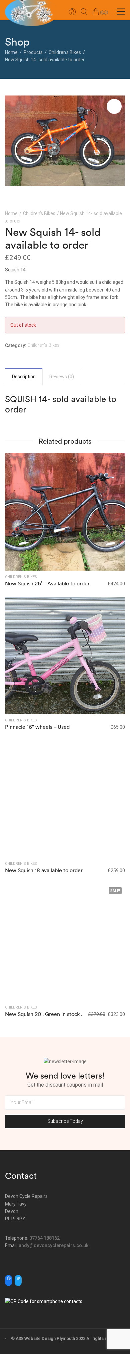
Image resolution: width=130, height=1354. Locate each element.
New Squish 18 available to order (44, 870)
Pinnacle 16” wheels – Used (37, 726)
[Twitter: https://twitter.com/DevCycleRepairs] (18, 1278)
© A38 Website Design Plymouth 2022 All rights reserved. (67, 1338)
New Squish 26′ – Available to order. (48, 583)
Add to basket (65, 655)
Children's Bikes (39, 213)
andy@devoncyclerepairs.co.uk (53, 1245)
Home (11, 213)
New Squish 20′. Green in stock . (43, 1014)
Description (24, 376)
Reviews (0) (61, 376)
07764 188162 (44, 1238)
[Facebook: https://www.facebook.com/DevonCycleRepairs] (8, 1278)
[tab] (24, 376)
